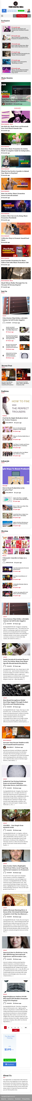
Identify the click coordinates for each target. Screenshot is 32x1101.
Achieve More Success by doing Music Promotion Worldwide (14, 217)
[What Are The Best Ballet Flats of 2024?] (7, 437)
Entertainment (5, 96)
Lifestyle (5, 461)
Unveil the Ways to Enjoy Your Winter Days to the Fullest (20, 515)
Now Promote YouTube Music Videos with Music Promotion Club (22, 383)
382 (26, 1027)
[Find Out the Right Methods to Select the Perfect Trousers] (16, 405)
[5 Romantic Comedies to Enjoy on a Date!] (16, 545)
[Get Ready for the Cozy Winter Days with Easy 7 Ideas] (7, 454)
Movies (4, 531)
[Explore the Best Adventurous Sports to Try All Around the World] (7, 524)
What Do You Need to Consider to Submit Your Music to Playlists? (15, 172)
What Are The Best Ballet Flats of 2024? (21, 437)
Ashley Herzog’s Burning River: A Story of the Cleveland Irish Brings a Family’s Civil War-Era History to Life (15, 912)
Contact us (11, 1099)
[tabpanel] (16, 94)
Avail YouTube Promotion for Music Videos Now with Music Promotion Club (15, 261)
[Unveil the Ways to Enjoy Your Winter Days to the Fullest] (7, 515)
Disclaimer (18, 1099)
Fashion (5, 391)
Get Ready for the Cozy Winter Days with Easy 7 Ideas (20, 453)
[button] (14, 15)
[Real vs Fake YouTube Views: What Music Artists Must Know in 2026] (6, 45)
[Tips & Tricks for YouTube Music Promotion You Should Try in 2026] (6, 37)
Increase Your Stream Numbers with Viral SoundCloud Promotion (12, 346)
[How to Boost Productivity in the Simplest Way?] (16, 475)
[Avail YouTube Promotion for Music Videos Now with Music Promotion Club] (16, 251)
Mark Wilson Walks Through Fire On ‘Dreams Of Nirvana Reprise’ (20, 54)
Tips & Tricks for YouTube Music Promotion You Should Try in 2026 (20, 38)
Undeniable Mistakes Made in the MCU (20, 585)
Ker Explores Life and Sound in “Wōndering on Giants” (19, 62)
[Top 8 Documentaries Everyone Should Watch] (7, 569)
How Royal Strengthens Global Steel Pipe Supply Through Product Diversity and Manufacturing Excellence (12, 337)
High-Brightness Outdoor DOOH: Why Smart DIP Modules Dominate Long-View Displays (15, 998)
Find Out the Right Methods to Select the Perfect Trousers (15, 419)
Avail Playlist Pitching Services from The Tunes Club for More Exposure (15, 100)
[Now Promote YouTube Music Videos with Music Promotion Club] (23, 375)
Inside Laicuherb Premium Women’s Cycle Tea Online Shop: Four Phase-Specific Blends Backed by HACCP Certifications (12, 329)
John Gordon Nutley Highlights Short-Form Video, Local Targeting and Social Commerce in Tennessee (16, 868)
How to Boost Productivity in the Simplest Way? (14, 489)
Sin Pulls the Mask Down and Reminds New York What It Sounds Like (20, 30)
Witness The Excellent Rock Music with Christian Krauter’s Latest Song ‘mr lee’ (20, 71)
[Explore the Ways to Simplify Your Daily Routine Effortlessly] (7, 499)
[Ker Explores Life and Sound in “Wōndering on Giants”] (6, 62)
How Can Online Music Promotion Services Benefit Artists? (13, 194)
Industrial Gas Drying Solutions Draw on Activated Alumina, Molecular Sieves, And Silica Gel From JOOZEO (11, 355)
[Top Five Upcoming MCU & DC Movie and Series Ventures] (7, 594)
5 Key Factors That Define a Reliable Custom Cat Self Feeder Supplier (15, 319)
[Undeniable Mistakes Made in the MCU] (7, 585)
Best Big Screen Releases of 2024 (20, 577)
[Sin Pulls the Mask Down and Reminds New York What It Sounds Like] (6, 29)
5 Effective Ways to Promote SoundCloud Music (15, 239)
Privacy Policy (26, 1099)
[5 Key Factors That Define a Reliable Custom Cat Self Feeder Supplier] (16, 305)
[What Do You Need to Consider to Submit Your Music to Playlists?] (16, 161)
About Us (3, 1099)
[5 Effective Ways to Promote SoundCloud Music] (16, 228)
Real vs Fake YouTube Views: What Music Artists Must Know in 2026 (19, 46)
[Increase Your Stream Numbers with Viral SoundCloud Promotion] (24, 347)
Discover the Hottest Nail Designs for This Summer (19, 429)
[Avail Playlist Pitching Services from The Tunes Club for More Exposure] (16, 94)
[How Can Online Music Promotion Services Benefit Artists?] (16, 184)
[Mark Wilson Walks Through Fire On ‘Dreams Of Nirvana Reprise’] (6, 54)
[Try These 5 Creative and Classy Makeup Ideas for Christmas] (7, 446)
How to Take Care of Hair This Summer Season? (20, 507)
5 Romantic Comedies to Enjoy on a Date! (15, 559)
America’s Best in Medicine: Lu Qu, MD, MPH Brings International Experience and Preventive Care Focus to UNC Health (15, 954)
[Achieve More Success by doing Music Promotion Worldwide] (16, 206)
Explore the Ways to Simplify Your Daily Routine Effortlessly (20, 498)
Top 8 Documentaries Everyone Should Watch (21, 568)
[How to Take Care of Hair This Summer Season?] (7, 507)
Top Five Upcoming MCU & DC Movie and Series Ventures (20, 593)
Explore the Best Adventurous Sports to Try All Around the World (20, 523)
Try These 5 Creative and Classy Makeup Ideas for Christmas (21, 445)
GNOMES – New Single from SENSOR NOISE (13, 826)
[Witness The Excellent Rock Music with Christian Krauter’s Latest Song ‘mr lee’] (6, 70)
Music (11, 124)
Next (29, 374)
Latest (4, 315)
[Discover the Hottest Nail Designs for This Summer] (7, 429)
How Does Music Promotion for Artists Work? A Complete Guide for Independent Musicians (15, 150)
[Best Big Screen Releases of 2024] (7, 577)
